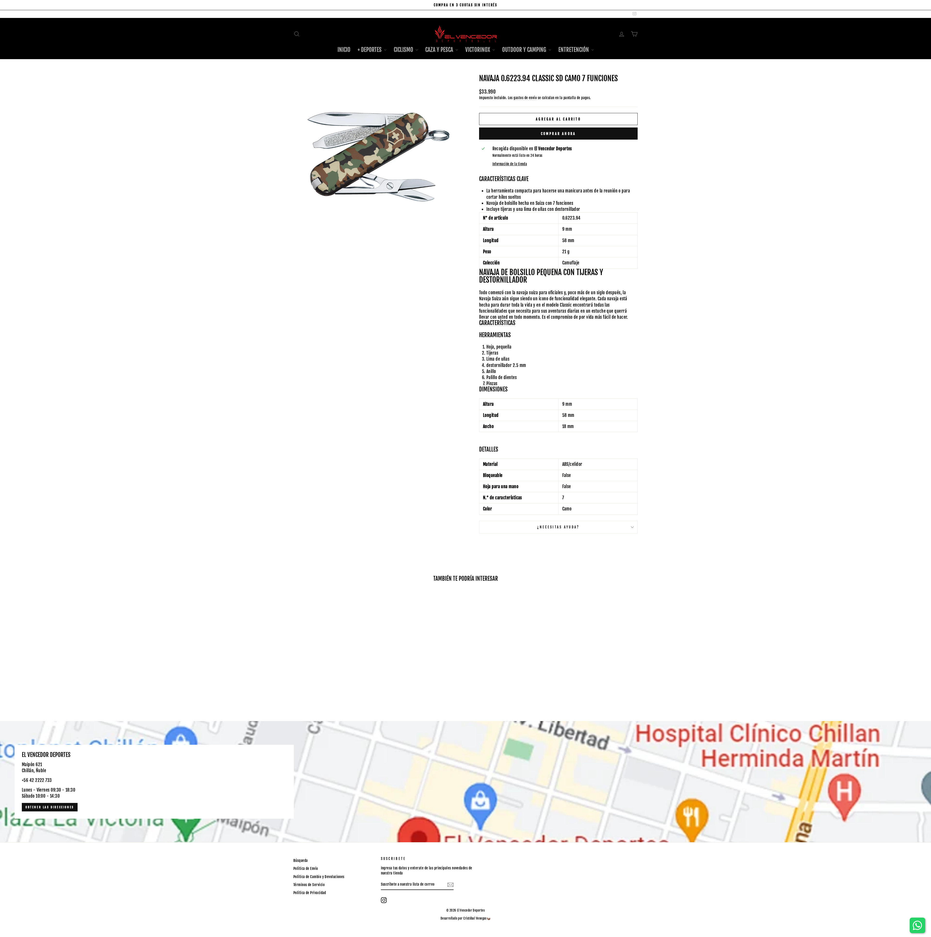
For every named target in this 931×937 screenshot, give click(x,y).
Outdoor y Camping (524, 49)
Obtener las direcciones (49, 807)
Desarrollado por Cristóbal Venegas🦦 (466, 918)
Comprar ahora (558, 134)
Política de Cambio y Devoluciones (319, 876)
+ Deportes (370, 49)
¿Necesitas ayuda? (558, 527)
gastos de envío (525, 97)
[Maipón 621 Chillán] (465, 781)
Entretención (574, 49)
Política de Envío (305, 868)
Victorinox (478, 49)
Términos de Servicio (309, 884)
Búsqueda (300, 860)
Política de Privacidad (309, 892)
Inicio (343, 49)
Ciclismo (404, 49)
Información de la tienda (509, 164)
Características (497, 323)
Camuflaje (570, 262)
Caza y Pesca (439, 49)
